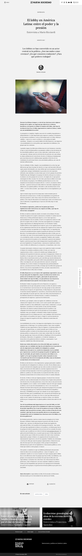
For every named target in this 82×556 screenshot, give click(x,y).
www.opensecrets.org (53, 431)
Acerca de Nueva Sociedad (44, 531)
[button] (6, 2)
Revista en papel (18, 531)
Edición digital (30, 531)
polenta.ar (64, 554)
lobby (46, 494)
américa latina (38, 494)
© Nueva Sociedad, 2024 (21, 554)
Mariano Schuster (41, 72)
